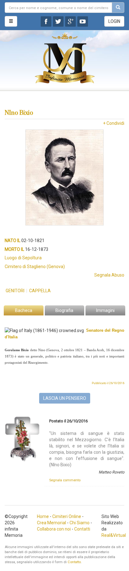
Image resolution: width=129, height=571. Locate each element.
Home (43, 516)
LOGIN (114, 21)
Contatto (74, 562)
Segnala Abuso (109, 275)
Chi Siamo (80, 522)
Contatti (82, 528)
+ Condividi (113, 123)
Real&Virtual (113, 535)
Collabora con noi (54, 528)
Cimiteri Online (66, 516)
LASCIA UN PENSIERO (64, 398)
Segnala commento (64, 480)
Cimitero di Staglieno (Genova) (35, 266)
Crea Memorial (51, 522)
